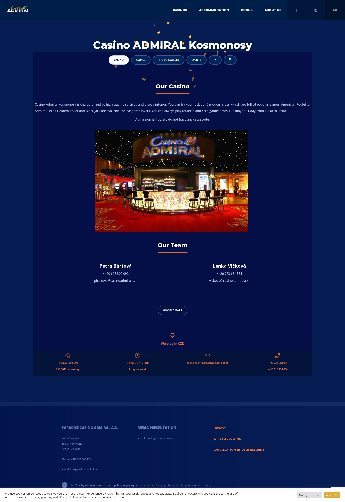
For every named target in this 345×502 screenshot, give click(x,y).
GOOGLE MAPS (172, 310)
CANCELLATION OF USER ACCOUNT (239, 450)
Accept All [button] (332, 495)
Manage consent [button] (309, 495)
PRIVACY (219, 428)
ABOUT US (273, 10)
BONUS (247, 10)
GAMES (140, 60)
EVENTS (196, 60)
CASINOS (180, 10)
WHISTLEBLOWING (227, 439)
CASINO (119, 60)
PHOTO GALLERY (168, 60)
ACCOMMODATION (214, 10)
